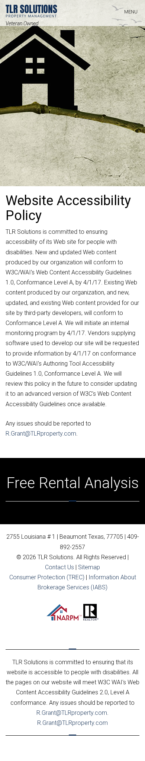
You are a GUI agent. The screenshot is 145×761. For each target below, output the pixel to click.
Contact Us (59, 567)
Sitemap (89, 567)
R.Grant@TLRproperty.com (41, 433)
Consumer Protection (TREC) (46, 577)
